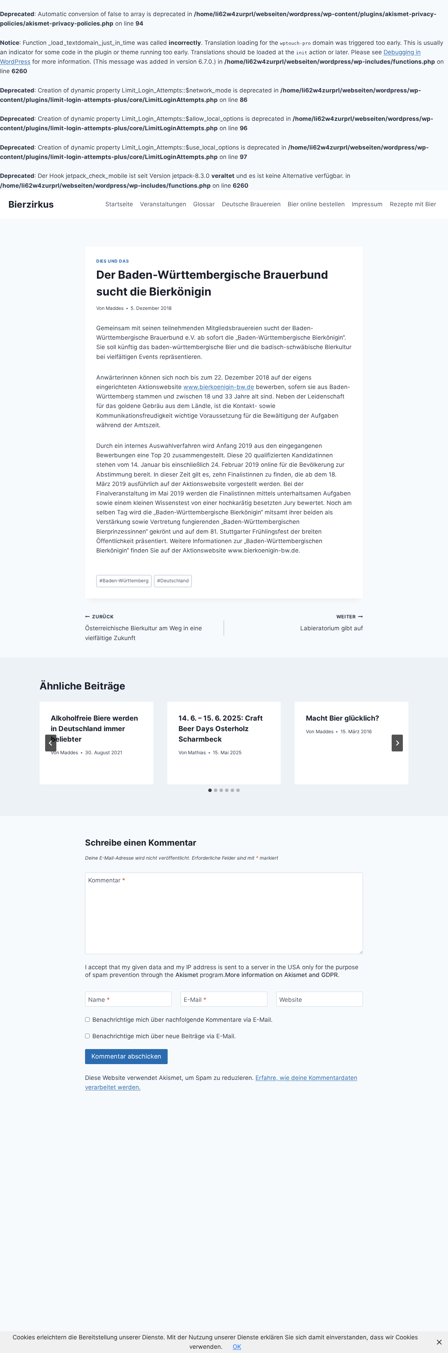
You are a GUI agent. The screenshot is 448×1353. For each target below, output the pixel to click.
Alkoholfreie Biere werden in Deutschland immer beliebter (94, 728)
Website (290, 999)
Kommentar (106, 880)
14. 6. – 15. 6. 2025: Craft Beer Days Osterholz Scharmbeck (220, 728)
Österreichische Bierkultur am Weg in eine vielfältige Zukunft (143, 627)
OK (237, 1346)
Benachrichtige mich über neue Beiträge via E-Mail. (164, 1036)
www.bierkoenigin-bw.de (218, 386)
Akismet (186, 974)
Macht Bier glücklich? (342, 718)
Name (99, 999)
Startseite (119, 204)
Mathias (197, 752)
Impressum (367, 204)
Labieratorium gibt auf (331, 623)
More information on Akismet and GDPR (281, 974)
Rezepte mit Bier (413, 204)
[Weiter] (397, 743)
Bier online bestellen (316, 204)
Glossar (204, 204)
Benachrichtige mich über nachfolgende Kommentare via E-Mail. (182, 1019)
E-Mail (195, 999)
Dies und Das (112, 261)
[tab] (210, 790)
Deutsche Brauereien (251, 204)
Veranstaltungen (163, 204)
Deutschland (173, 580)
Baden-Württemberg (123, 580)
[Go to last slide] (50, 743)
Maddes (115, 308)
